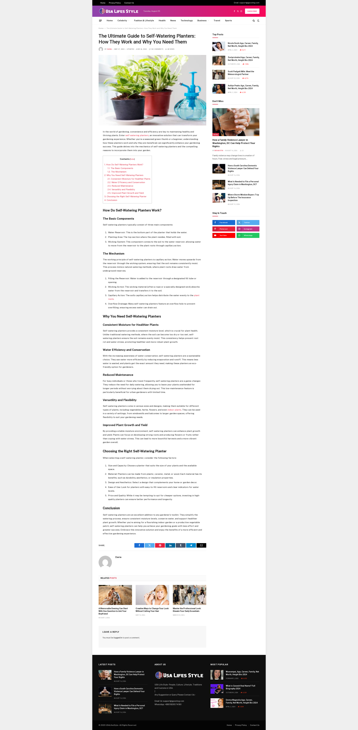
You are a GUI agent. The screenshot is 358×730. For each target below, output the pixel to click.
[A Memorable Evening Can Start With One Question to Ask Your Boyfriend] (115, 595)
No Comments (157, 49)
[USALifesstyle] (118, 11)
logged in (118, 638)
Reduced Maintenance (120, 186)
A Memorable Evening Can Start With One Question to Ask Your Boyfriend (113, 611)
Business (202, 20)
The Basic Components (120, 168)
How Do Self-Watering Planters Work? (123, 164)
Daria (109, 49)
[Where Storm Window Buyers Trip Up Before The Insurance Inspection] (218, 198)
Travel (217, 20)
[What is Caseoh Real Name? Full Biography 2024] (216, 689)
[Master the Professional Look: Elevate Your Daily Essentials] (189, 595)
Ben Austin (219, 150)
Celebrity (122, 20)
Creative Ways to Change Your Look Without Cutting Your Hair (152, 609)
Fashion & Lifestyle (144, 20)
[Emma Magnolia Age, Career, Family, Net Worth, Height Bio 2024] (216, 703)
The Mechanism (117, 172)
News (173, 20)
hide (132, 159)
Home (102, 3)
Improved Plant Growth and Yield (126, 193)
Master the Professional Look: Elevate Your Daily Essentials (187, 609)
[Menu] (100, 20)
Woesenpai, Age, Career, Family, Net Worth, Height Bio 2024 (242, 673)
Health (162, 20)
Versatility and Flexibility (121, 189)
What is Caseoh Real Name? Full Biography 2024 (240, 687)
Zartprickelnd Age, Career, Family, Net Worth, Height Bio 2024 (243, 58)
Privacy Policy (115, 3)
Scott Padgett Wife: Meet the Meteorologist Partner (241, 72)
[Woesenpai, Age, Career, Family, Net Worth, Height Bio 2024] (216, 675)
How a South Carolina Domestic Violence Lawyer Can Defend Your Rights (243, 168)
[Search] (253, 20)
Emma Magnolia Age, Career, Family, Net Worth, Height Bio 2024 (242, 701)
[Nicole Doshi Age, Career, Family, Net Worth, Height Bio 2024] (218, 46)
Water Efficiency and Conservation (126, 182)
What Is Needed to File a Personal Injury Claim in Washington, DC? (243, 182)
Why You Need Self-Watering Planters (123, 175)
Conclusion (110, 200)
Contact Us (129, 3)
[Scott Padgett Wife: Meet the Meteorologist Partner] (218, 74)
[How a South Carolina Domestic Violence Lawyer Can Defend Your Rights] (218, 169)
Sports (228, 20)
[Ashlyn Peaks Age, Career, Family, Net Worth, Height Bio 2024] (218, 89)
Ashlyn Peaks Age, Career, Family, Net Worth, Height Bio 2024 (243, 87)
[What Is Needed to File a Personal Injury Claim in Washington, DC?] (218, 185)
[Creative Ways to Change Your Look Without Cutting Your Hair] (152, 595)
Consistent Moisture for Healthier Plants (129, 179)
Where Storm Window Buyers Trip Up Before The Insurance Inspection (243, 197)
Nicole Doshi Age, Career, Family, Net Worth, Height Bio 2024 (243, 44)
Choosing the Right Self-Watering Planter (125, 196)
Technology (187, 20)
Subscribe (252, 11)
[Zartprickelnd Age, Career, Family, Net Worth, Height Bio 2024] (218, 60)
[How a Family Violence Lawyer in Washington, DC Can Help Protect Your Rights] (235, 122)
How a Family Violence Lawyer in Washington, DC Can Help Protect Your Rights (233, 143)
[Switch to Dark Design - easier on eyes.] (258, 20)
